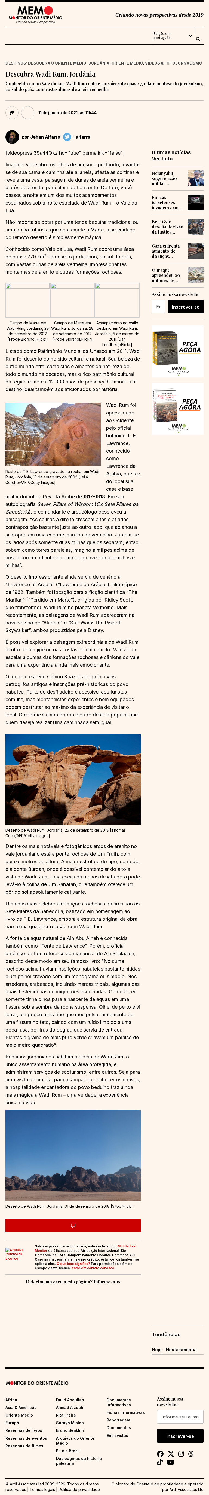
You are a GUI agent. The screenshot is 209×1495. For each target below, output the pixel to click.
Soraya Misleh (70, 1422)
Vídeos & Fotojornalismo (173, 63)
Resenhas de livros (23, 1430)
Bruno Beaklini (70, 1430)
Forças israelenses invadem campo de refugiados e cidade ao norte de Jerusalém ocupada (168, 202)
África (11, 1400)
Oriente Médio (127, 63)
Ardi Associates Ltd (187, 1489)
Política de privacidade (79, 1489)
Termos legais (42, 1489)
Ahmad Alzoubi (70, 1407)
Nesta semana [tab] (181, 1349)
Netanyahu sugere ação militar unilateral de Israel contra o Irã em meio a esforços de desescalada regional (167, 178)
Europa (12, 1422)
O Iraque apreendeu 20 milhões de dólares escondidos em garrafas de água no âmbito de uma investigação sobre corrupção (167, 275)
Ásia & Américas (20, 1407)
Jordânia (98, 63)
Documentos (119, 1427)
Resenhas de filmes (24, 1446)
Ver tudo (162, 158)
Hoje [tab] (157, 1349)
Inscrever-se (185, 307)
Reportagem (118, 1420)
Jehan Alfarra (45, 137)
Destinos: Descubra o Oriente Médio (45, 63)
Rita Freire (66, 1415)
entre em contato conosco (93, 1268)
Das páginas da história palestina (79, 1461)
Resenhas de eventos (26, 1438)
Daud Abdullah (70, 1400)
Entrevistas (117, 1435)
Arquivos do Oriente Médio (75, 1440)
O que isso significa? (73, 1264)
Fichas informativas (126, 1412)
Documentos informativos (119, 1402)
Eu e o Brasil (68, 1450)
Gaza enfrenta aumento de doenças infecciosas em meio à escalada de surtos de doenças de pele (167, 251)
